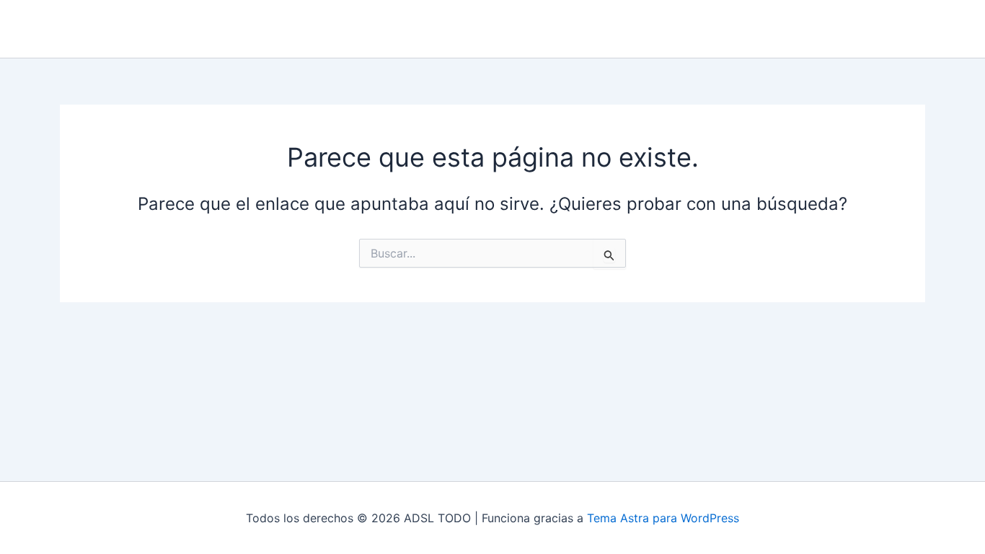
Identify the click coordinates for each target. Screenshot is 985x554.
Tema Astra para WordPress (663, 518)
